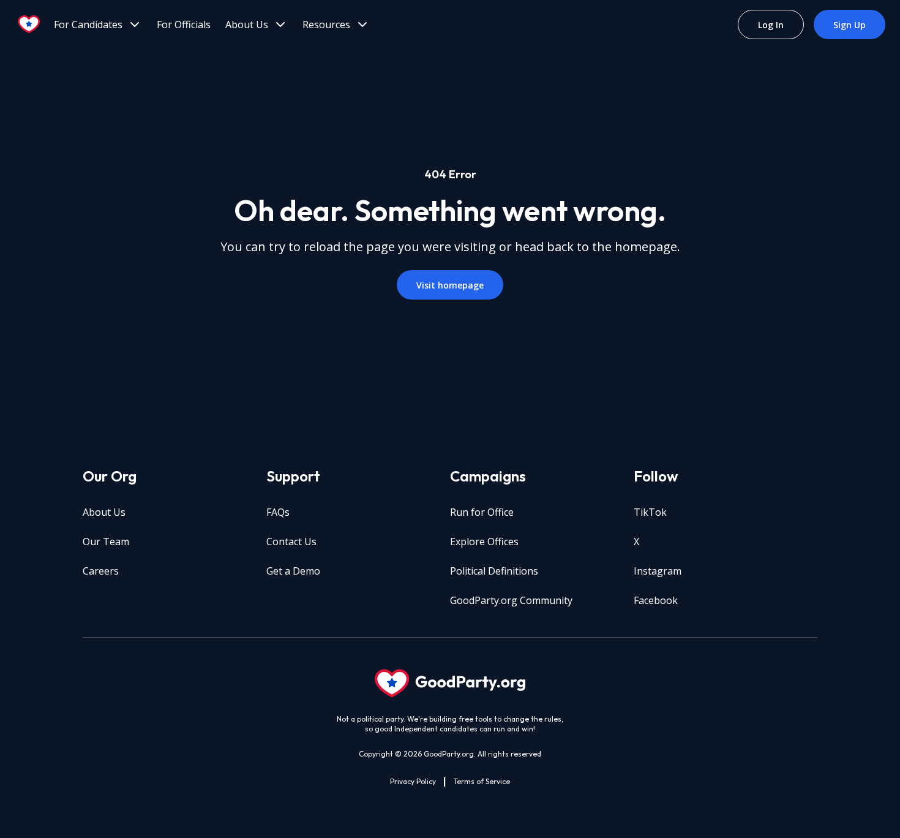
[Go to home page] (29, 24)
